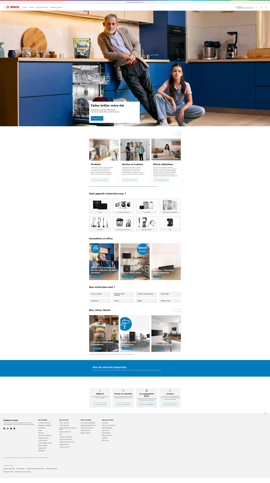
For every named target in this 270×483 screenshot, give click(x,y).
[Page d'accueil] (12, 7)
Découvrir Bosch (107, 420)
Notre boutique (86, 420)
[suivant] (179, 133)
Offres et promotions (42, 7)
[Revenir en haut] (265, 413)
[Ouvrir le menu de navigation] (4, 7)
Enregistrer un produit (56, 7)
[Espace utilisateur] (257, 7)
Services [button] (31, 7)
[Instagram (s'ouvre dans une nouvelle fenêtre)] (7, 429)
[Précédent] (174, 133)
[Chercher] (261, 7)
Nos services (63, 420)
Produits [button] (24, 7)
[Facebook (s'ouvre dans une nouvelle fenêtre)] (4, 429)
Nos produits (42, 420)
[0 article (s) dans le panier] (266, 7)
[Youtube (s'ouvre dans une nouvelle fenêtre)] (11, 429)
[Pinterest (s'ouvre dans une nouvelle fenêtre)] (14, 429)
